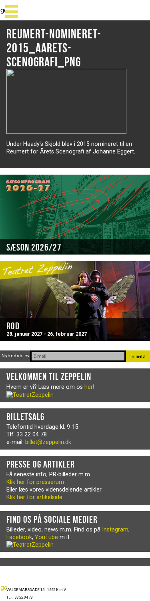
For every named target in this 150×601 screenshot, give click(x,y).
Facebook (19, 537)
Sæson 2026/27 (34, 247)
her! (89, 387)
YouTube (46, 537)
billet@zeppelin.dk (48, 442)
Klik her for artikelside (34, 497)
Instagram (115, 529)
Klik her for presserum (35, 482)
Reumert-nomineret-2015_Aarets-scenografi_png (53, 48)
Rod (13, 326)
